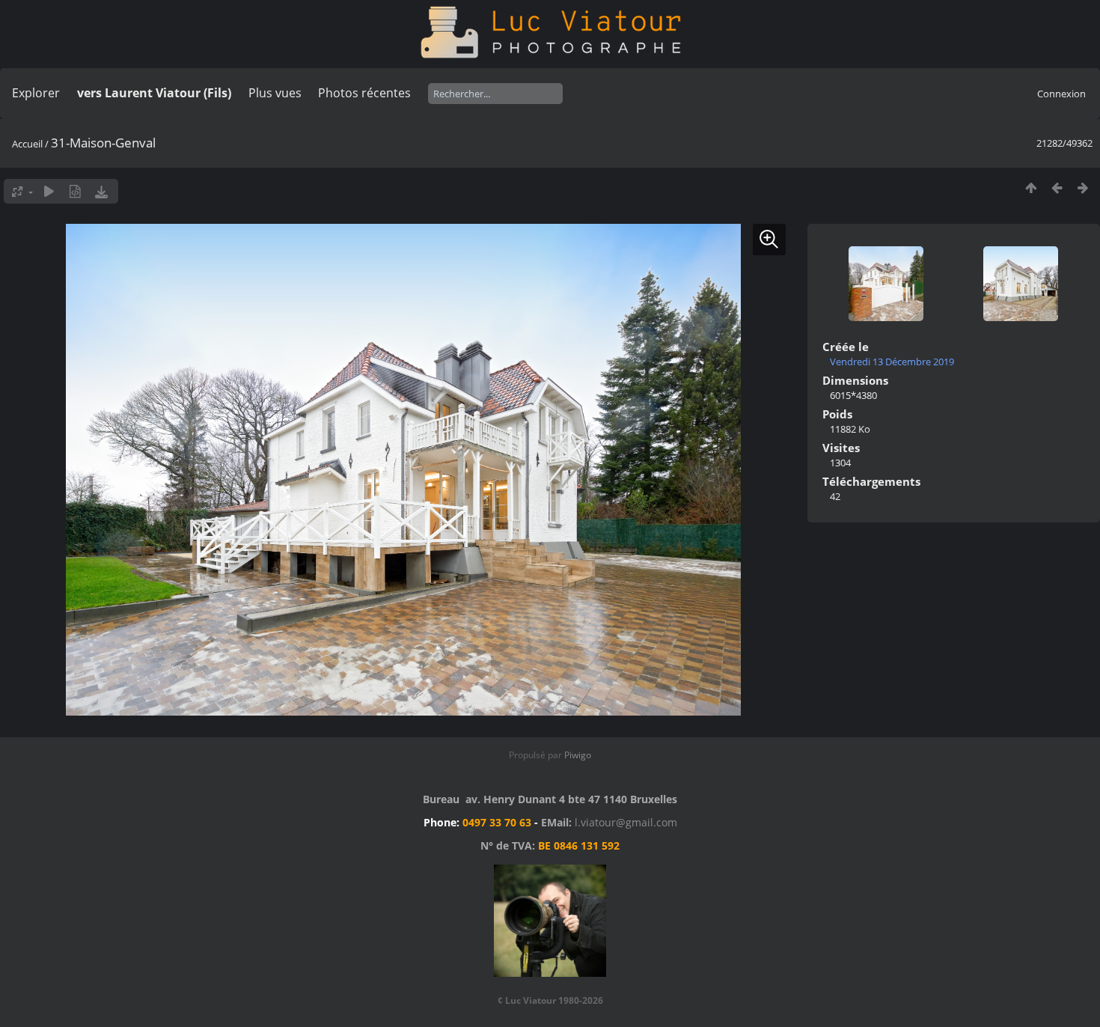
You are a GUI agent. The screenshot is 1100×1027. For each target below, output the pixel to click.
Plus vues (275, 93)
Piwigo (577, 755)
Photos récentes (364, 93)
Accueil (27, 143)
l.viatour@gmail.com (626, 822)
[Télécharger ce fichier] (101, 191)
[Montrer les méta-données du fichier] (75, 191)
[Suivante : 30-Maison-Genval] (1083, 187)
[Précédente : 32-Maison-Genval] (1057, 187)
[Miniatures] (1031, 187)
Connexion (1061, 93)
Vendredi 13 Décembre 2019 (892, 361)
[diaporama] (49, 191)
